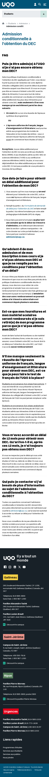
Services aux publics (11, 754)
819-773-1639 (31, 723)
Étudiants (8, 14)
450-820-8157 (34, 727)
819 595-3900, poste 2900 (24, 694)
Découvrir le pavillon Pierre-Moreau (21, 699)
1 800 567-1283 (19, 599)
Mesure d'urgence (8, 770)
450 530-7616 (19, 655)
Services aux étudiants (12, 751)
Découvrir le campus (15, 624)
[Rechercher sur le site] (39, 4)
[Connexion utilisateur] (35, 4)
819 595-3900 (19, 596)
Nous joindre (8, 757)
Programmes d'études (12, 747)
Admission (23, 23)
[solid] (4, 624)
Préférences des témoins (24, 770)
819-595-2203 (34, 719)
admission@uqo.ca (18, 511)
